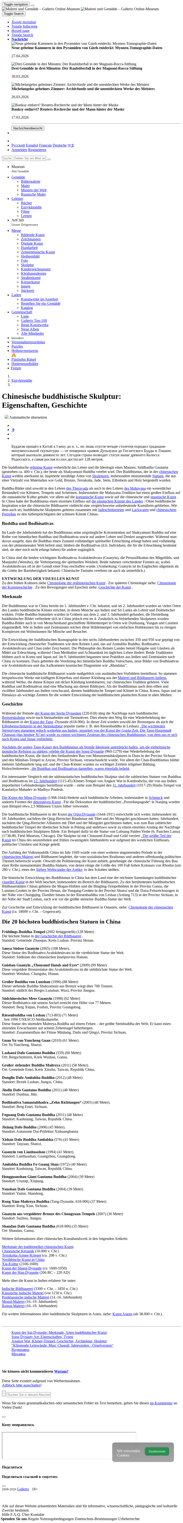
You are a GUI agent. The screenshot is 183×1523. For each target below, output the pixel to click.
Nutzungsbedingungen (57, 1519)
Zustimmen (157, 1451)
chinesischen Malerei (17, 857)
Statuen (157, 476)
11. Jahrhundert (124, 785)
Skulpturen (100, 476)
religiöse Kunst (41, 467)
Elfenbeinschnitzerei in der (22, 726)
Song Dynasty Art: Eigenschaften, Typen (42, 1337)
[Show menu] (33, 5)
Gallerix (23, 1489)
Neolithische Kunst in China (23, 1260)
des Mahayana (135, 488)
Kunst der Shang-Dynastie (22, 1268)
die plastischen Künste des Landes (117, 501)
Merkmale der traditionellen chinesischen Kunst (37, 1247)
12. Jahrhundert (45, 781)
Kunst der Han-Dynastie (20, 1272)
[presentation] (96, 434)
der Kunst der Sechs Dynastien (58, 713)
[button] (23, 22)
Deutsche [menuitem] (60, 145)
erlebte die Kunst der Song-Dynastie (76, 751)
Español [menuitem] (32, 145)
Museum (20, 169)
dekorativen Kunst (47, 802)
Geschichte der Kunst (114, 587)
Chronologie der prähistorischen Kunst (76, 583)
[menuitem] (71, 145)
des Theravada (77, 488)
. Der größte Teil (154, 836)
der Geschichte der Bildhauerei (58, 936)
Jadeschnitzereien (111, 510)
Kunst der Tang (41, 722)
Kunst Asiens (122, 1314)
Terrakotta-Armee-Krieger (21, 1255)
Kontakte (37, 1515)
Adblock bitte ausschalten (21, 1385)
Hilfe (6, 1515)
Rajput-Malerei (13, 1306)
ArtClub (24, 222)
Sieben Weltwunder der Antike (59, 870)
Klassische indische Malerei (23, 1293)
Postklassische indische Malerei (25, 1297)
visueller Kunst (13, 882)
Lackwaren (140, 510)
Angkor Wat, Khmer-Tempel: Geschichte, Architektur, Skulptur (59, 1341)
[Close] (49, 159)
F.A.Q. (16, 1515)
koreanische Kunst (90, 497)
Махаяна (18, 1354)
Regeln (34, 1519)
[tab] (11, 425)
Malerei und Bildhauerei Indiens (142, 678)
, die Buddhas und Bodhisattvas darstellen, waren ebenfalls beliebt (79, 769)
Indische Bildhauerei (17, 1289)
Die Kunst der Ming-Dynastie (24, 798)
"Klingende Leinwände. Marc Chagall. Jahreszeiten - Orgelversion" (62, 1345)
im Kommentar (161, 1403)
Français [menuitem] (45, 145)
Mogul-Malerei (13, 1302)
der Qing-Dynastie (82, 814)
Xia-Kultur (10, 1264)
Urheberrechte (129, 1519)
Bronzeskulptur (13, 718)
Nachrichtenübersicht (27, 128)
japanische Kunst (163, 497)
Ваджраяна (20, 1350)
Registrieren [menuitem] (37, 150)
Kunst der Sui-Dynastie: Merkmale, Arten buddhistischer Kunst (59, 1332)
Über (26, 1515)
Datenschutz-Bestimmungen (96, 1519)
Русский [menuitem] (18, 145)
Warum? (61, 1371)
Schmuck (156, 798)
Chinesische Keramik (18, 1251)
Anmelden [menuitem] (19, 150)
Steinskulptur (53, 726)
